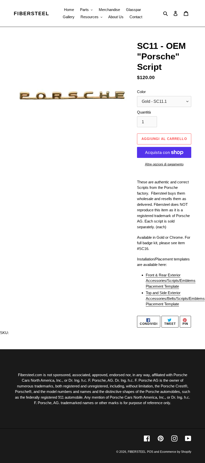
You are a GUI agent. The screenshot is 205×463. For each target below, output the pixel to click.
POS (150, 452)
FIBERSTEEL (31, 13)
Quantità (144, 112)
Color (141, 92)
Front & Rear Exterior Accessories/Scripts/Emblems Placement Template (171, 280)
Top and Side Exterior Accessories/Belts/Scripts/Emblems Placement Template (175, 298)
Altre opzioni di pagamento (164, 164)
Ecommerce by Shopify (175, 452)
